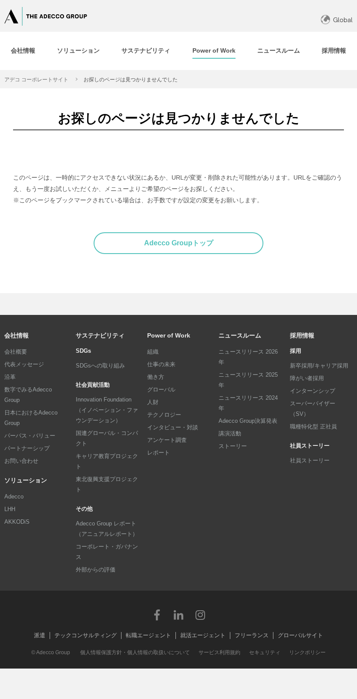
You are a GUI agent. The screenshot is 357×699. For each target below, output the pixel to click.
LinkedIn (178, 614)
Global (343, 19)
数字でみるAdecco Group (28, 394)
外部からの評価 (95, 569)
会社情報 (16, 335)
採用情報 (302, 335)
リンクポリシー (307, 652)
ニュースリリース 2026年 (248, 356)
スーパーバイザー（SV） (312, 408)
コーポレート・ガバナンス (107, 551)
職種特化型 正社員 (313, 426)
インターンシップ (312, 391)
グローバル (161, 389)
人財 (152, 402)
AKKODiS (17, 521)
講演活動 (230, 433)
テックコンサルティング (85, 635)
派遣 (39, 635)
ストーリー (233, 446)
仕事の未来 (161, 364)
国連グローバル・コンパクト (107, 438)
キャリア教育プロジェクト (107, 461)
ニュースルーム (240, 335)
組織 (152, 351)
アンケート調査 (167, 440)
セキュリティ (264, 652)
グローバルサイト (300, 635)
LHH (9, 509)
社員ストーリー (310, 460)
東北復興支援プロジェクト (107, 484)
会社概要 (15, 351)
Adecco (14, 496)
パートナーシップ (27, 448)
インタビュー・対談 (172, 427)
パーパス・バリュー (29, 435)
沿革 (10, 377)
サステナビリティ (100, 335)
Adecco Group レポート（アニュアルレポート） (107, 528)
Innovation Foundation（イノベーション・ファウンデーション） (107, 410)
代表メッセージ (24, 364)
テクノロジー (164, 414)
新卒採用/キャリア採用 (319, 365)
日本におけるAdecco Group (30, 417)
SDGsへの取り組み (100, 365)
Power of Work (168, 335)
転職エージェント (148, 635)
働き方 (155, 377)
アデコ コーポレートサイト (36, 80)
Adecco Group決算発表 (248, 421)
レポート (158, 452)
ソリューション (25, 480)
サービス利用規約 (219, 652)
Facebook (156, 614)
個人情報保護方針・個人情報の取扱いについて (135, 652)
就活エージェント (203, 635)
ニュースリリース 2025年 (248, 379)
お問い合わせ (21, 461)
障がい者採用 (307, 378)
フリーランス (252, 635)
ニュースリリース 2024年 (248, 403)
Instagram (200, 614)
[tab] (23, 51)
